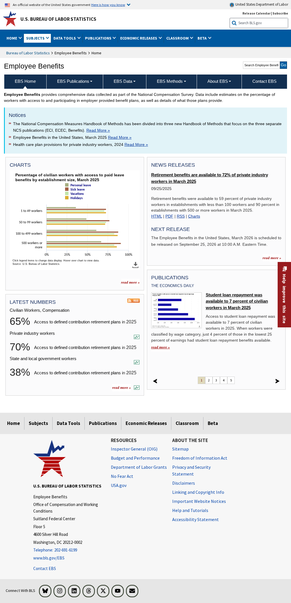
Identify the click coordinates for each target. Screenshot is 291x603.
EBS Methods (170, 81)
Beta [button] (202, 38)
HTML (156, 216)
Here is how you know (108, 4)
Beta (213, 423)
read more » (130, 282)
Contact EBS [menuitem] (264, 81)
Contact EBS (44, 568)
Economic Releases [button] (139, 38)
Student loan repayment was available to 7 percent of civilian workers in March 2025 (237, 301)
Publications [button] (98, 38)
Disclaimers (183, 483)
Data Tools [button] (65, 38)
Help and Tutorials (190, 510)
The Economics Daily (172, 286)
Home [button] (12, 38)
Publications (103, 423)
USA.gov (118, 485)
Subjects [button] (35, 38)
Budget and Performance (135, 458)
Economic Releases (146, 423)
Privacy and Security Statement (191, 470)
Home (13, 423)
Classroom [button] (178, 38)
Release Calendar (256, 13)
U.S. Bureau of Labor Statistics (58, 19)
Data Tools (68, 423)
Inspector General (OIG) (134, 449)
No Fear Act (122, 476)
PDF (169, 216)
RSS (181, 216)
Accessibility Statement (195, 519)
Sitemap (180, 449)
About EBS (217, 81)
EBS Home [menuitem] (25, 81)
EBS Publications (73, 81)
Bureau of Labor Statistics (28, 52)
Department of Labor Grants (139, 467)
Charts (194, 216)
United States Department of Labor (261, 4)
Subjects (38, 423)
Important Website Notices (199, 501)
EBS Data (123, 81)
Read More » (98, 130)
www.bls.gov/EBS (49, 558)
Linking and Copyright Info (198, 492)
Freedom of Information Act (199, 458)
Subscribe (280, 13)
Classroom (187, 423)
